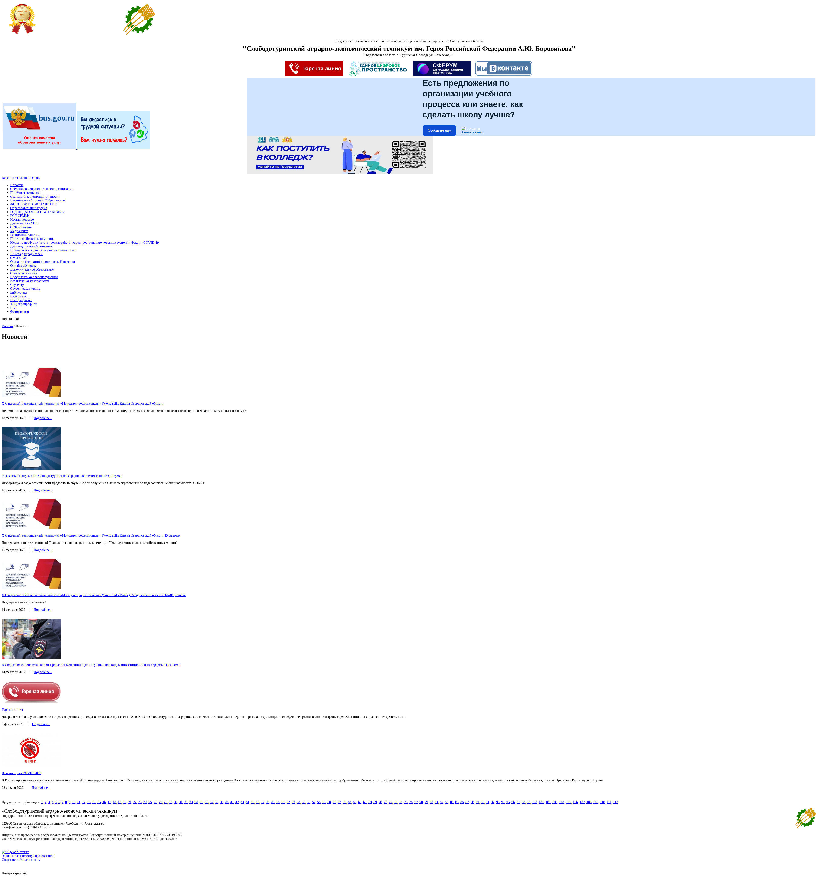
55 (303, 802)
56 (308, 802)
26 (155, 802)
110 (602, 802)
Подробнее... (43, 418)
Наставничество (22, 219)
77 (416, 802)
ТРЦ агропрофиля (23, 304)
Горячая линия (12, 709)
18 (114, 802)
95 (508, 802)
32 (186, 802)
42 (237, 802)
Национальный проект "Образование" (38, 200)
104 (561, 802)
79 (426, 802)
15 (99, 802)
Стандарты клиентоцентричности (35, 196)
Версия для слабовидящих (21, 177)
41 (232, 802)
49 (273, 802)
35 (201, 802)
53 (293, 802)
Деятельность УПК (24, 223)
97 (518, 802)
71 (385, 802)
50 (278, 802)
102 (548, 802)
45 (252, 802)
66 (359, 802)
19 (119, 802)
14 (94, 802)
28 (165, 802)
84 (452, 802)
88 (472, 802)
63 (344, 802)
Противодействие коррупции (31, 238)
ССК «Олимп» (21, 227)
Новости (16, 185)
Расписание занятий (25, 235)
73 (395, 802)
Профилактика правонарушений (34, 277)
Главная (7, 326)
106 (575, 802)
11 (78, 802)
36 (206, 802)
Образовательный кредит (28, 208)
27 (160, 802)
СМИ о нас (18, 258)
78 (421, 802)
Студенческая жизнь (25, 288)
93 (498, 802)
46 (257, 802)
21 (129, 802)
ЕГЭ (13, 308)
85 (457, 802)
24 (145, 802)
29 (170, 802)
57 (313, 802)
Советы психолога (23, 273)
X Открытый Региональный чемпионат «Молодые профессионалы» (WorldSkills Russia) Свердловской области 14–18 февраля (94, 595)
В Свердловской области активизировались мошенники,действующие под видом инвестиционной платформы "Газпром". (91, 665)
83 (446, 802)
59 (324, 802)
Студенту (17, 285)
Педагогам (18, 296)
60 (329, 802)
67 (365, 802)
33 (191, 802)
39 (221, 802)
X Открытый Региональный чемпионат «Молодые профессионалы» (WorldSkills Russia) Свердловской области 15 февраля (91, 535)
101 (541, 802)
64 (349, 802)
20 (124, 802)
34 (196, 802)
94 (503, 802)
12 (83, 802)
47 (262, 802)
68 (370, 802)
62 (339, 802)
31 (181, 802)
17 (109, 802)
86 (462, 802)
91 (487, 802)
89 (477, 802)
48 (267, 802)
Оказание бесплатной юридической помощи (42, 261)
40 (227, 802)
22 (135, 802)
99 (528, 802)
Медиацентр (19, 231)
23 (140, 802)
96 (513, 802)
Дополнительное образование (32, 269)
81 (436, 802)
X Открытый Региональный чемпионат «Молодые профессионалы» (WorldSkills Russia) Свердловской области (83, 403)
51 (283, 802)
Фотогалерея (19, 311)
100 (534, 802)
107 (582, 802)
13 (89, 802)
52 (288, 802)
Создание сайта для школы (21, 859)
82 (441, 802)
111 (609, 802)
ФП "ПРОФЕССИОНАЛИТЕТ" (34, 204)
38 (216, 802)
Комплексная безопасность (29, 281)
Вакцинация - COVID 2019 (21, 773)
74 (400, 802)
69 (375, 802)
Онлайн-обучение (23, 265)
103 (554, 802)
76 (411, 802)
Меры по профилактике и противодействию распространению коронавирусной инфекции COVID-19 (84, 242)
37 (211, 802)
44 (247, 802)
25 (150, 802)
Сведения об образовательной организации (41, 189)
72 (390, 802)
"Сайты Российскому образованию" (28, 856)
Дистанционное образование (31, 246)
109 (595, 802)
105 (568, 802)
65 (354, 802)
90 (482, 802)
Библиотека (18, 292)
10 (73, 802)
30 (175, 802)
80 (431, 802)
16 (104, 802)
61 (334, 802)
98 (523, 802)
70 (380, 802)
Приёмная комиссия (24, 192)
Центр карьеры (21, 300)
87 (467, 802)
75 (406, 802)
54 (298, 802)
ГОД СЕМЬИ (20, 215)
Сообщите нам (439, 130)
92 (492, 802)
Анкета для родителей (26, 254)
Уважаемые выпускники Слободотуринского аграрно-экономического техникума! (62, 476)
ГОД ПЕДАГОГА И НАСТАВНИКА (37, 212)
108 (589, 802)
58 (319, 802)
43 (242, 802)
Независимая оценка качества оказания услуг (43, 250)
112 (615, 802)
